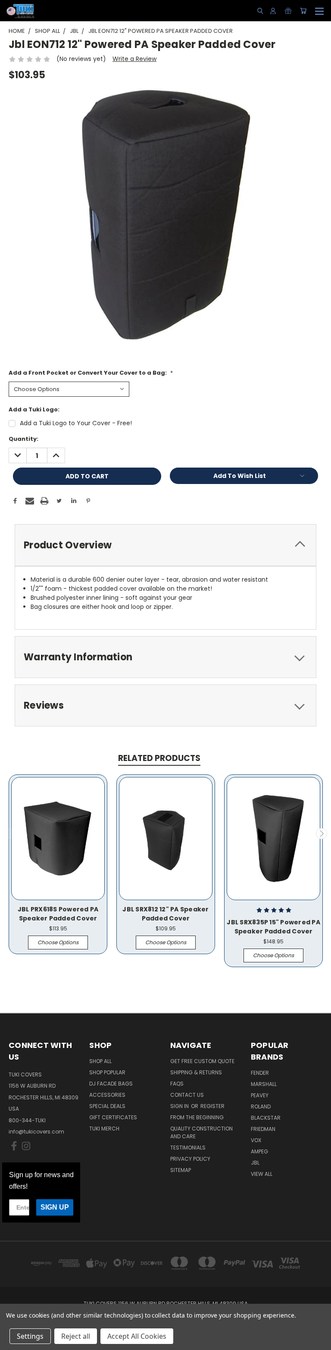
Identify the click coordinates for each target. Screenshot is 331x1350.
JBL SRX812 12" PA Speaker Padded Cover (165, 914)
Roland (261, 1106)
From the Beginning (197, 1117)
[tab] (165, 545)
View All (261, 1174)
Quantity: (23, 439)
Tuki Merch (104, 1128)
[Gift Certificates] (288, 11)
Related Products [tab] (159, 758)
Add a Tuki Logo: (34, 409)
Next (321, 833)
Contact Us (187, 1094)
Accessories (107, 1094)
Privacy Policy (190, 1158)
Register (212, 1106)
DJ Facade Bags (111, 1083)
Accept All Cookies (136, 1336)
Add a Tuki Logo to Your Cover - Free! (76, 423)
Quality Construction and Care (201, 1132)
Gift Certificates (113, 1117)
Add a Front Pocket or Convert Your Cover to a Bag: (91, 373)
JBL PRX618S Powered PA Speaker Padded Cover (58, 914)
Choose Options (57, 942)
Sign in (180, 1106)
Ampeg (259, 1151)
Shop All (100, 1061)
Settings (30, 1336)
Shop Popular (107, 1072)
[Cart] (303, 11)
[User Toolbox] (273, 11)
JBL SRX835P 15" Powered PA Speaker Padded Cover (273, 927)
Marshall (264, 1084)
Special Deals (107, 1106)
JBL (255, 1162)
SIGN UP (55, 1207)
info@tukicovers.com (36, 1131)
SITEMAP (180, 1170)
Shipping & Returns (196, 1072)
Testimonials (188, 1147)
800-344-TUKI (27, 1120)
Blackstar (266, 1117)
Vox (256, 1140)
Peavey (260, 1095)
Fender (260, 1072)
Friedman (263, 1129)
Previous (10, 833)
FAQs (177, 1083)
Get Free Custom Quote (202, 1061)
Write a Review (134, 58)
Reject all (75, 1336)
